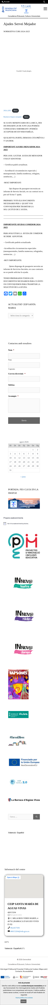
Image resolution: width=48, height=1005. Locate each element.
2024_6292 (7, 110)
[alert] (24, 523)
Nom (11, 350)
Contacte (18, 971)
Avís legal (3, 969)
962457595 (15, 928)
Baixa (15, 110)
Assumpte (13, 396)
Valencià (12, 832)
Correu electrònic (17, 374)
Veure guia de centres (16, 915)
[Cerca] (36, 817)
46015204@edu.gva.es (19, 931)
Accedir (7, 2)
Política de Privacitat (16, 969)
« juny (23, 477)
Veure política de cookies (24, 998)
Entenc (23, 1001)
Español (20, 832)
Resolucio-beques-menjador (12, 117)
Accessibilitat (28, 971)
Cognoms (11, 369)
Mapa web (43, 969)
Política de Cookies (31, 969)
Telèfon (11, 385)
